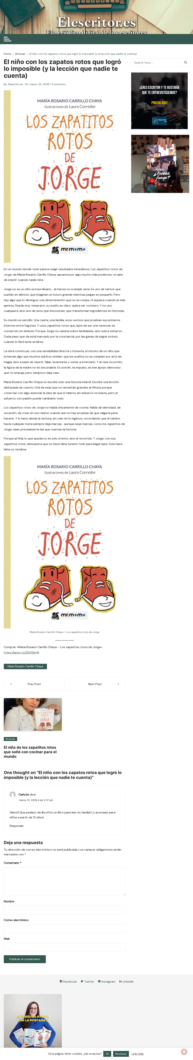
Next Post (95, 684)
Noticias (10, 739)
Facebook (70, 982)
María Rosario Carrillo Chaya (25, 666)
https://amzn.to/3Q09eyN (21, 653)
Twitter (88, 982)
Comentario (12, 863)
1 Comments (58, 84)
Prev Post (34, 684)
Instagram (108, 982)
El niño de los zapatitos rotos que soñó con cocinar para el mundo (30, 752)
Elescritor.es (15, 84)
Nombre (9, 901)
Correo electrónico (16, 920)
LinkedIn (128, 982)
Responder (17, 826)
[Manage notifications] (184, 1052)
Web (7, 939)
